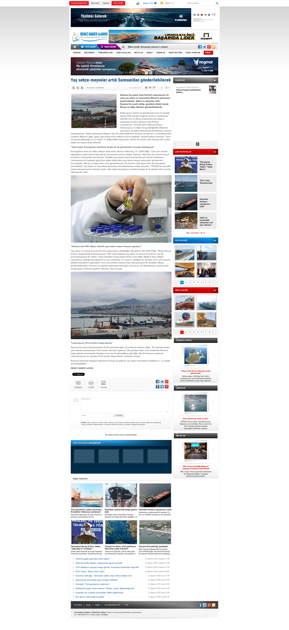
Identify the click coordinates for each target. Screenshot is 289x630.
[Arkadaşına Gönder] (150, 87)
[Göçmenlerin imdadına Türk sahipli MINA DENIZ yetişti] (185, 320)
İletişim (97, 605)
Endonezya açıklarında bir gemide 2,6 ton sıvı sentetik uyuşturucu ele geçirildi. (155, 512)
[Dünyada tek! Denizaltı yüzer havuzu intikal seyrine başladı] (206, 253)
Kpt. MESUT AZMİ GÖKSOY (188, 89)
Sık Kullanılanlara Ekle (112, 605)
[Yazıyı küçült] (161, 87)
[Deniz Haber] (89, 43)
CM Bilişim (104, 615)
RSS (126, 605)
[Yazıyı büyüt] (167, 87)
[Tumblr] (157, 386)
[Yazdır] (154, 87)
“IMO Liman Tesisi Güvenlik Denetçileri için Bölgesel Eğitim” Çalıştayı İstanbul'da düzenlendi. (195, 471)
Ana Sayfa (78, 605)
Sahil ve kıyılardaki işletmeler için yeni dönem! (206, 221)
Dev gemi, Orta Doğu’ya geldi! (89, 597)
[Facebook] (73, 87)
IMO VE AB (180, 436)
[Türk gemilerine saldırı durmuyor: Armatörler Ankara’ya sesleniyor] (87, 495)
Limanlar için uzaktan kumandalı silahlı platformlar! (99, 592)
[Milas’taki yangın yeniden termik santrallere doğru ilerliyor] (206, 320)
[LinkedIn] (162, 386)
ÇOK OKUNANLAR (183, 152)
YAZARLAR (180, 80)
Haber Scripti (95, 615)
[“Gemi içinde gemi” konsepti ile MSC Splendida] (185, 253)
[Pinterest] (166, 386)
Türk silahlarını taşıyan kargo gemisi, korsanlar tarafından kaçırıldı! (107, 567)
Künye (88, 605)
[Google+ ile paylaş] (209, 47)
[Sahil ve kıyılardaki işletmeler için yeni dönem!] (186, 220)
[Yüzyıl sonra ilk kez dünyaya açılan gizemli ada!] (196, 355)
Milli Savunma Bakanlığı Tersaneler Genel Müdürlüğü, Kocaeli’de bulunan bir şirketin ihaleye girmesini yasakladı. (154, 550)
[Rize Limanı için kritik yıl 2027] (196, 403)
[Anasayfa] (75, 47)
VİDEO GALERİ (181, 290)
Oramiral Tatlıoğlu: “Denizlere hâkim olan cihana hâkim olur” (103, 575)
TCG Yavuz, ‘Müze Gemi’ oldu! (89, 571)
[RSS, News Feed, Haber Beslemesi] (213, 47)
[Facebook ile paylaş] (200, 47)
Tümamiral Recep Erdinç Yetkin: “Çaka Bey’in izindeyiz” (206, 166)
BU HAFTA (195, 233)
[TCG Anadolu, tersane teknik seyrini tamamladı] (206, 302)
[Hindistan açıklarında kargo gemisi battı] (121, 495)
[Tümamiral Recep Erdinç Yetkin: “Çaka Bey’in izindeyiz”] (87, 532)
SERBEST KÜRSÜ (184, 340)
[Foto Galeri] (89, 47)
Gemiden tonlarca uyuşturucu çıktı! (205, 203)
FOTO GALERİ (181, 240)
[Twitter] (77, 87)
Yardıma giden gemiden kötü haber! (92, 559)
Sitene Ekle (95, 3)
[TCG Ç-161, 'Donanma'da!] (186, 183)
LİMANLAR (181, 388)
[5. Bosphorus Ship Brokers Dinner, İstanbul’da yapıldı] (206, 270)
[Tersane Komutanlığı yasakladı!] (155, 532)
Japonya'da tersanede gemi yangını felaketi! (96, 580)
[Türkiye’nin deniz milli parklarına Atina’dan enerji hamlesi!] (121, 532)
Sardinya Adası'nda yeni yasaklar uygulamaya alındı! (152, 47)
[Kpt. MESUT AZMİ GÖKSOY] (213, 89)
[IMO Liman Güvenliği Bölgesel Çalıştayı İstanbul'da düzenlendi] (196, 451)
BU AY (203, 233)
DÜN (187, 233)
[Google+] (82, 87)
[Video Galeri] (108, 47)
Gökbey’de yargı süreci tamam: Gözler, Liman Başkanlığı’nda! (104, 588)
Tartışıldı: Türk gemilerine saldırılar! (92, 584)
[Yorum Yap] (146, 87)
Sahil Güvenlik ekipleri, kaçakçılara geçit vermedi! (98, 563)
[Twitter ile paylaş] (204, 47)
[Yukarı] (103, 384)
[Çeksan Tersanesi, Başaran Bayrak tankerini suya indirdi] (185, 302)
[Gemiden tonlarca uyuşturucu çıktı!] (155, 495)
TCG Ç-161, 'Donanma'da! (206, 181)
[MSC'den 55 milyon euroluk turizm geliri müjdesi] (185, 270)
